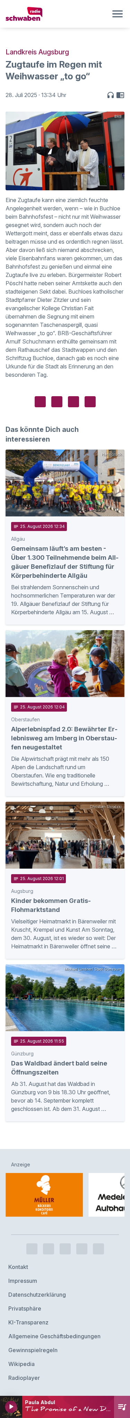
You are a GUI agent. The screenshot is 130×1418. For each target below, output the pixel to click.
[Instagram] (48, 1248)
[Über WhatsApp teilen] (73, 401)
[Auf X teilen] (56, 401)
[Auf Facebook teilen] (40, 401)
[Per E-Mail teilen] (90, 401)
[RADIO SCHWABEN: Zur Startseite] (57, 14)
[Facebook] (31, 1248)
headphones (110, 95)
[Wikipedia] (98, 1248)
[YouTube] (65, 1248)
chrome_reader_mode (120, 95)
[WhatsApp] (81, 1248)
